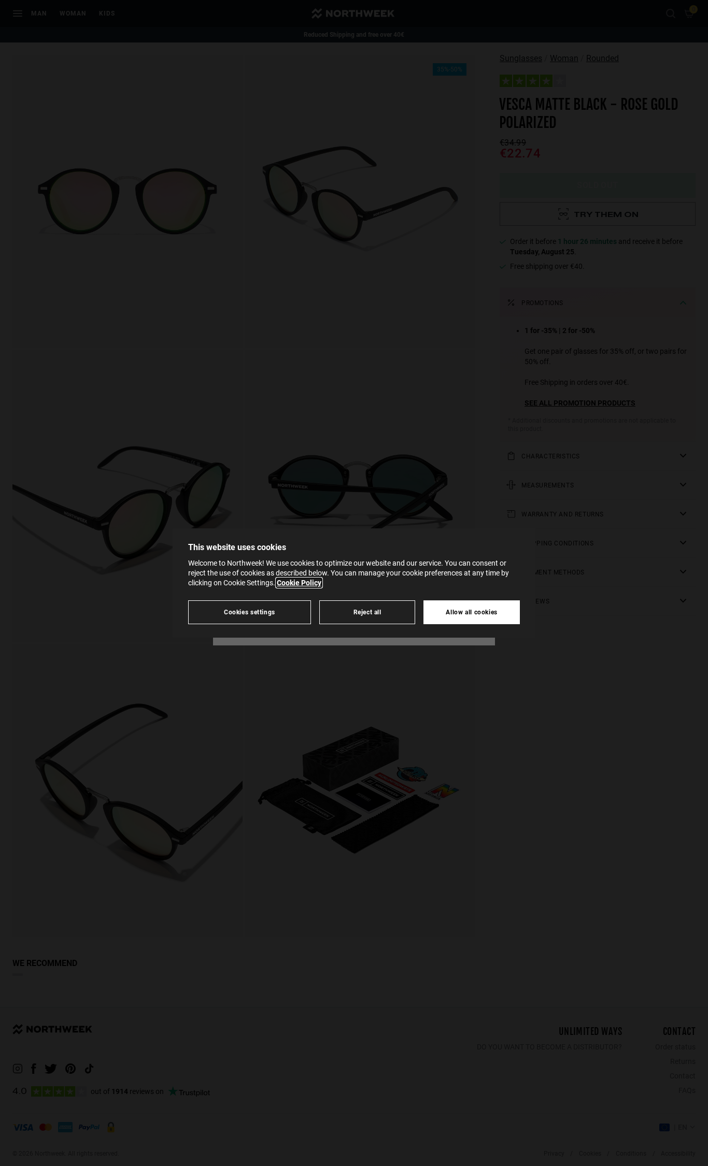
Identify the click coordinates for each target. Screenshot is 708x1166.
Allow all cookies (472, 612)
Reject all (367, 612)
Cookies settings (249, 612)
